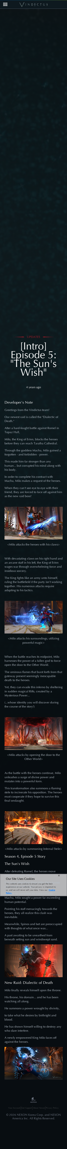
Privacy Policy (52, 1108)
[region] (33, 885)
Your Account (14, 1108)
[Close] (59, 875)
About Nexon (39, 1108)
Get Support (26, 1108)
